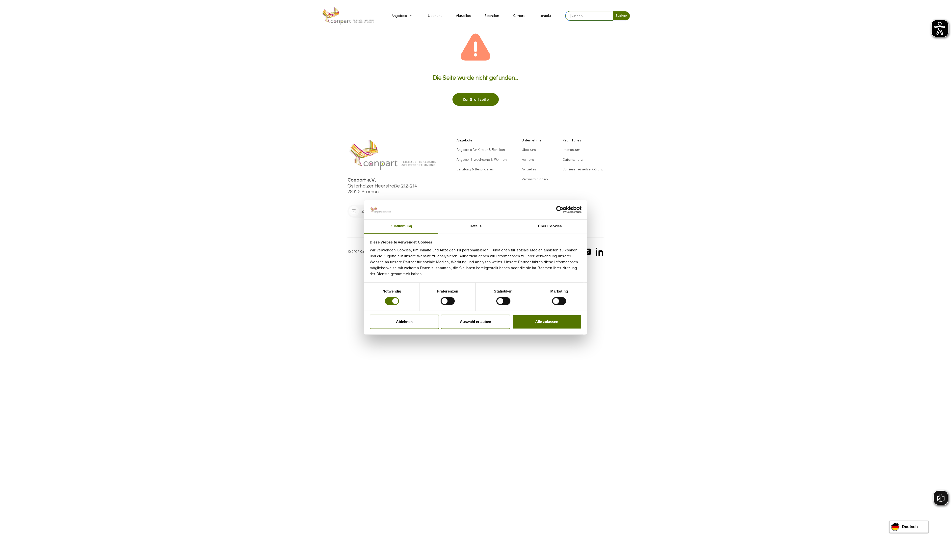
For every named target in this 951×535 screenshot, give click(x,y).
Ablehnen (404, 322)
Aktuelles (463, 16)
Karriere (519, 16)
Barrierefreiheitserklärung (583, 169)
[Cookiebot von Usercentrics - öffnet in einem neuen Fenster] (559, 210)
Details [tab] (476, 226)
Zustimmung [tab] (401, 226)
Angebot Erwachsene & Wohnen (481, 160)
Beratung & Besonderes (475, 169)
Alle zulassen (546, 322)
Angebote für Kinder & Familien (480, 150)
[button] (403, 16)
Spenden (491, 16)
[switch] (448, 301)
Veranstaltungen (535, 179)
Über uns (435, 16)
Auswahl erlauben (475, 322)
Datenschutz (573, 160)
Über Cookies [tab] (550, 226)
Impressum (571, 150)
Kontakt (545, 16)
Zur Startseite (475, 99)
